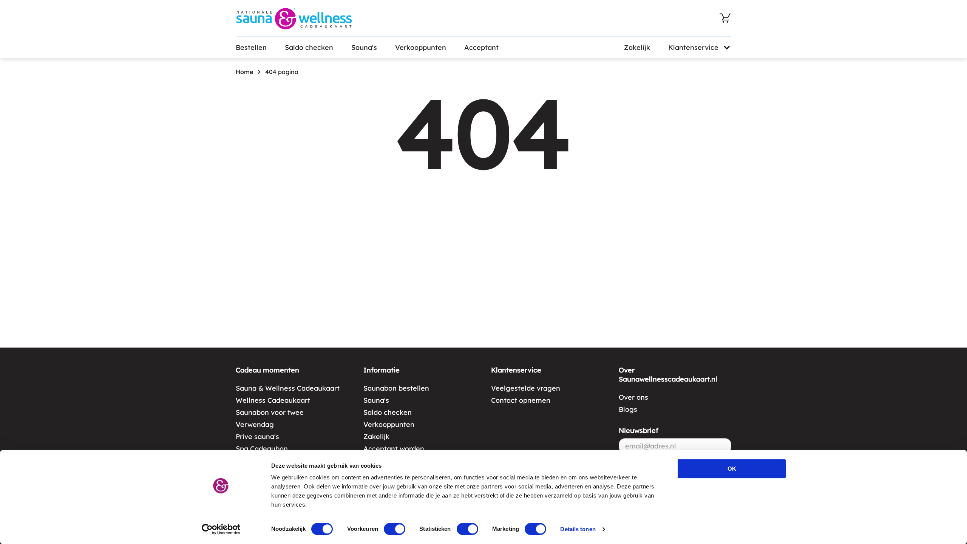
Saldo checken (309, 47)
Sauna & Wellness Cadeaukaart (288, 388)
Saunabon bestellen (396, 388)
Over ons (633, 397)
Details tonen (577, 529)
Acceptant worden (393, 448)
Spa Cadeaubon (262, 448)
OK (732, 468)
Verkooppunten (420, 47)
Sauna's (364, 47)
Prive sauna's (257, 436)
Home (244, 72)
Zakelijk (637, 47)
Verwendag (255, 424)
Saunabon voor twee (270, 412)
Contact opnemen (520, 400)
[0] (725, 18)
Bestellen (251, 47)
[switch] (394, 529)
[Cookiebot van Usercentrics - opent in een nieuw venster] (221, 529)
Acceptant (481, 47)
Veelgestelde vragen (525, 388)
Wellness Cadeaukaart (273, 400)
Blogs (628, 409)
